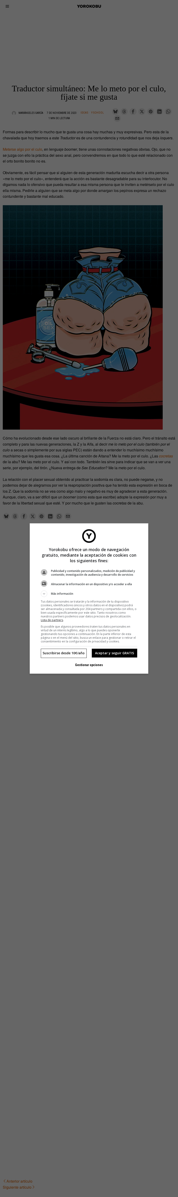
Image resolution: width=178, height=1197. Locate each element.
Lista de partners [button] (52, 620)
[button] (89, 594)
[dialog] (89, 598)
